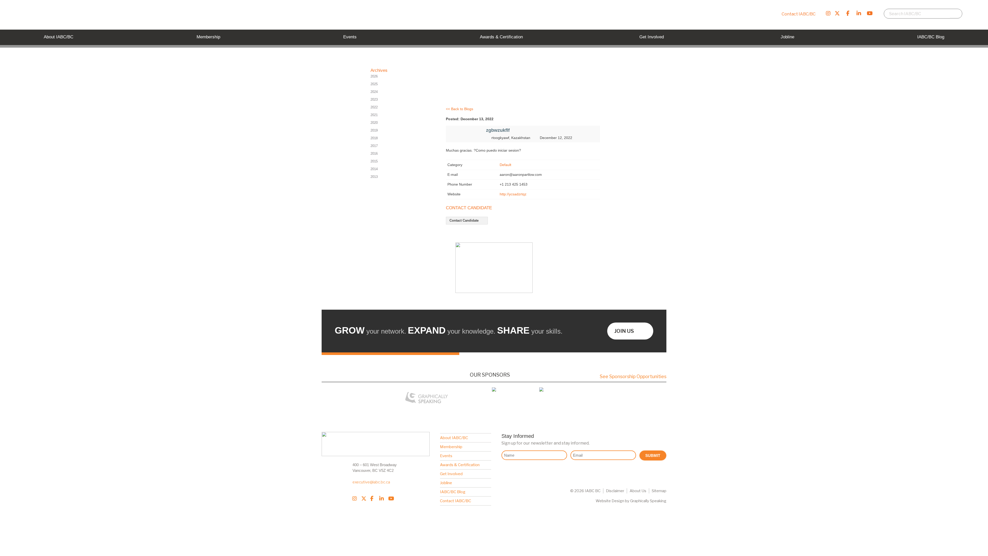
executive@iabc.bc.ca (371, 482)
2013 (374, 177)
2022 (374, 107)
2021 (374, 115)
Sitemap (659, 491)
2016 (374, 153)
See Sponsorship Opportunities (633, 376)
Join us (624, 331)
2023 (374, 99)
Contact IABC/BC (799, 14)
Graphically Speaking (648, 501)
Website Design (610, 501)
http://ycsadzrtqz (513, 194)
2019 (374, 130)
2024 (374, 92)
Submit (652, 455)
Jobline (446, 483)
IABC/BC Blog (452, 492)
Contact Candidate (464, 220)
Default (505, 165)
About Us (638, 491)
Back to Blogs (462, 109)
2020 (374, 123)
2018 (374, 138)
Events (446, 456)
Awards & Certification (460, 465)
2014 (374, 169)
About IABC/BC (454, 438)
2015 (374, 161)
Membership (451, 447)
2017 (374, 146)
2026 (374, 76)
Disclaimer (615, 491)
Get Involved (451, 474)
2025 (374, 84)
